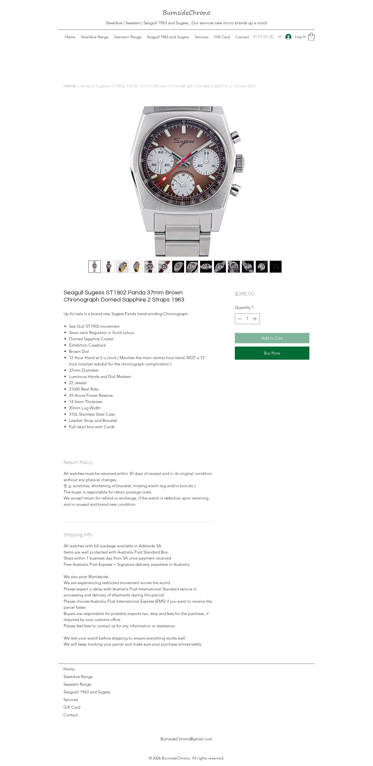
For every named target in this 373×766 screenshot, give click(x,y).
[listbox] (267, 36)
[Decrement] (239, 319)
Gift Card (71, 707)
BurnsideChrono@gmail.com (186, 738)
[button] (311, 37)
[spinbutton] (247, 319)
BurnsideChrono (176, 758)
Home (70, 85)
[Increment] (255, 319)
